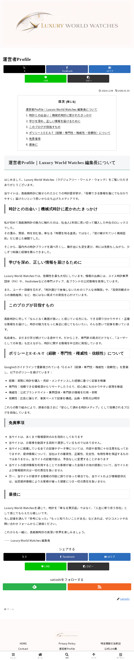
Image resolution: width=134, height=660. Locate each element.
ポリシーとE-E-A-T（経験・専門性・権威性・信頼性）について (70, 133)
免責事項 (34, 138)
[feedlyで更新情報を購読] (34, 586)
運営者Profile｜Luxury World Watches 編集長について (61, 109)
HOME (23, 643)
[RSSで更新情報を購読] (99, 586)
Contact (23, 648)
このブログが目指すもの (45, 127)
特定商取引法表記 (111, 643)
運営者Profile (67, 648)
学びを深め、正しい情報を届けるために (54, 121)
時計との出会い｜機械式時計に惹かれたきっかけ (60, 115)
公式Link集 (110, 648)
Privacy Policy (67, 643)
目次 (61, 101)
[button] (88, 79)
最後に (33, 144)
